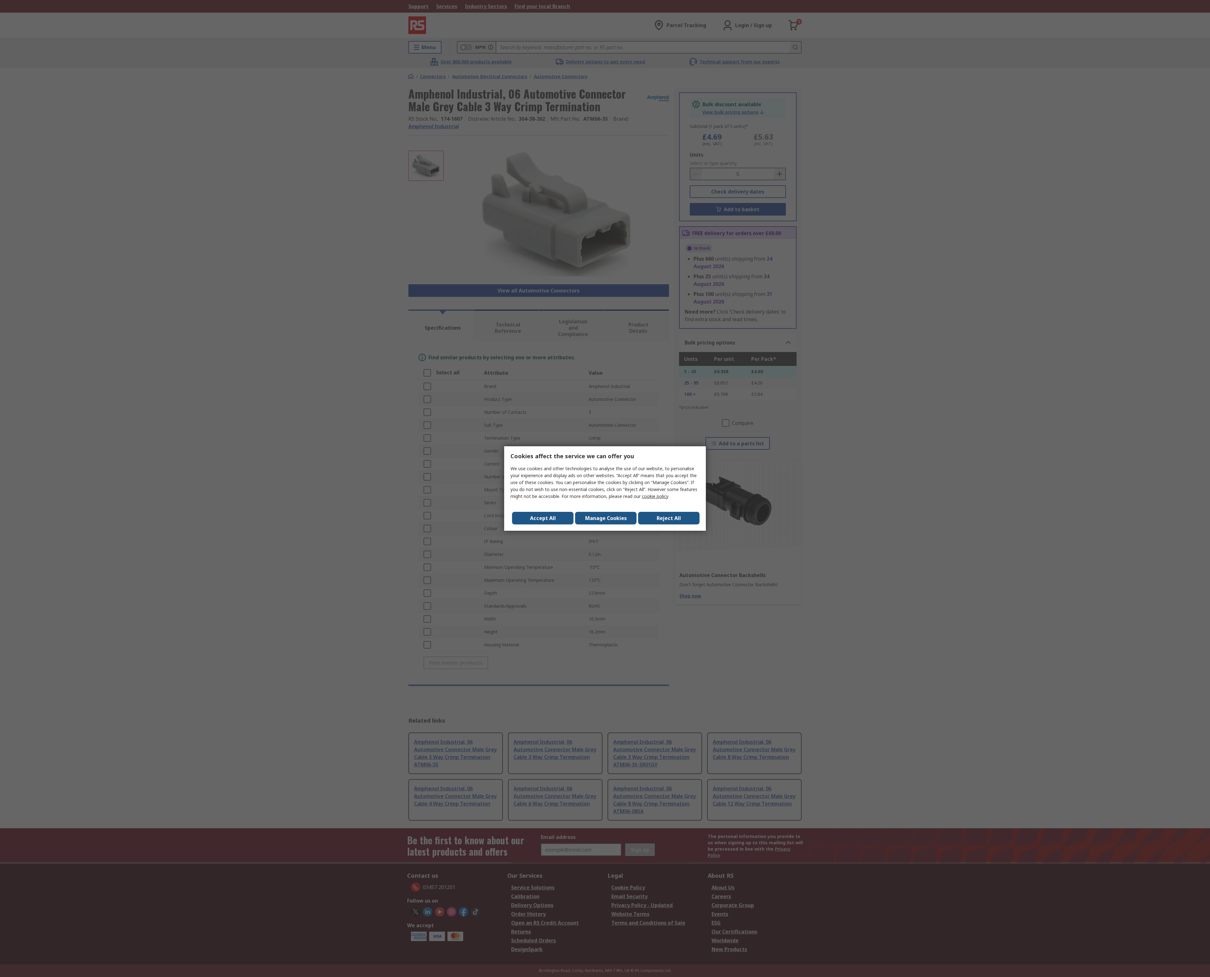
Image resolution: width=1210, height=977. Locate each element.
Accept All (543, 518)
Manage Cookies (606, 518)
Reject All (669, 518)
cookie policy (655, 496)
